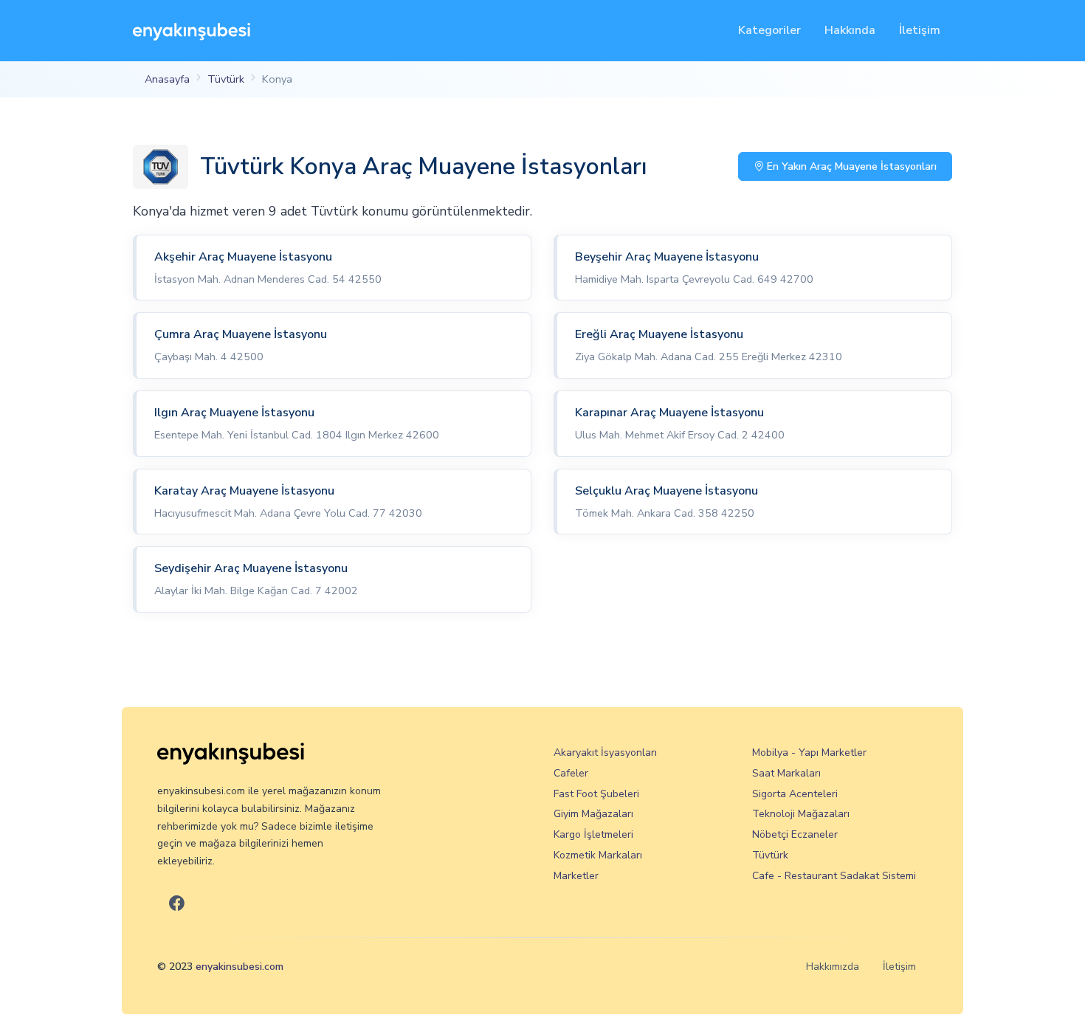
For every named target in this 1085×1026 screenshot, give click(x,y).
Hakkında (849, 30)
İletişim (919, 30)
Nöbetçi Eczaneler (795, 834)
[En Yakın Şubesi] (191, 31)
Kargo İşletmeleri (593, 834)
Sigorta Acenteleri (795, 794)
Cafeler (571, 773)
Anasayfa (167, 79)
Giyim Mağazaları (593, 814)
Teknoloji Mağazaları (801, 814)
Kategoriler (769, 30)
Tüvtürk (225, 79)
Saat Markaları (786, 773)
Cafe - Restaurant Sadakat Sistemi (834, 876)
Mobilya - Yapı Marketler (809, 753)
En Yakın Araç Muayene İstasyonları (850, 166)
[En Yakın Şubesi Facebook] (176, 904)
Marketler (576, 876)
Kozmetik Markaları (598, 855)
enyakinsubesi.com (239, 967)
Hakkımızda (832, 967)
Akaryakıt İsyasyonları (605, 753)
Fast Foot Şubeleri (596, 794)
